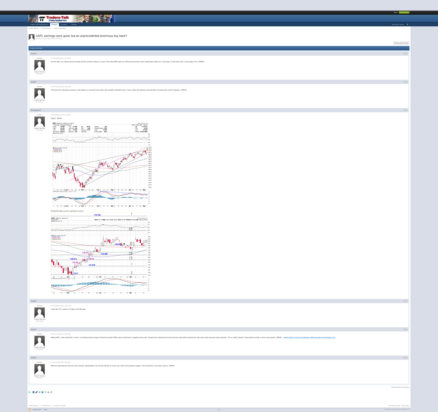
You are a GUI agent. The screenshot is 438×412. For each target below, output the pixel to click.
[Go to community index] (72, 18)
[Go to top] (219, 410)
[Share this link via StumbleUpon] (42, 392)
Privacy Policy (405, 405)
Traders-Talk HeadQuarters (39, 24)
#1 (404, 53)
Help (45, 409)
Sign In (396, 12)
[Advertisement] (41, 5)
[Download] (51, 392)
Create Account (404, 12)
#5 (404, 329)
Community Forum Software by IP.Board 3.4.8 (396, 409)
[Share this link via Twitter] (29, 392)
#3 (404, 110)
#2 (404, 82)
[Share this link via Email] (45, 392)
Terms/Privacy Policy (394, 405)
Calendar (74, 24)
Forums (54, 24)
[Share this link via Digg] (33, 392)
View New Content (398, 24)
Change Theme (37, 409)
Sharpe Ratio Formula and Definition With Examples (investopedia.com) (309, 337)
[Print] (48, 392)
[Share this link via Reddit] (39, 392)
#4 (404, 301)
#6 (404, 357)
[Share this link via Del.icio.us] (36, 392)
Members (64, 24)
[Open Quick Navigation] (407, 24)
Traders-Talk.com (33, 405)
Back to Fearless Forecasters (400, 387)
